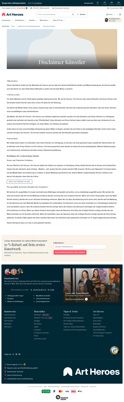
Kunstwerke (6, 20)
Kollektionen (19, 20)
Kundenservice (114, 19)
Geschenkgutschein (43, 301)
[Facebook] (19, 354)
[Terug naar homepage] (12, 14)
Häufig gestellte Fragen (15, 296)
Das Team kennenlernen (74, 299)
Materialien (44, 20)
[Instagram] (13, 354)
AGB (45, 386)
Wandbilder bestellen (43, 296)
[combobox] (53, 14)
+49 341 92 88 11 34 (39, 290)
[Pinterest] (16, 354)
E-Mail (113, 21)
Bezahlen (10, 299)
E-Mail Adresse (59, 243)
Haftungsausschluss (54, 386)
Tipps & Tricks (58, 20)
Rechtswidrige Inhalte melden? (70, 386)
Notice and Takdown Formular (19, 182)
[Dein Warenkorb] (120, 14)
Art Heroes (98, 311)
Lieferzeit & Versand (43, 299)
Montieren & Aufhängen (15, 301)
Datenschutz (84, 386)
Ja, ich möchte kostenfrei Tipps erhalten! (70, 252)
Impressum (93, 386)
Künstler (32, 20)
